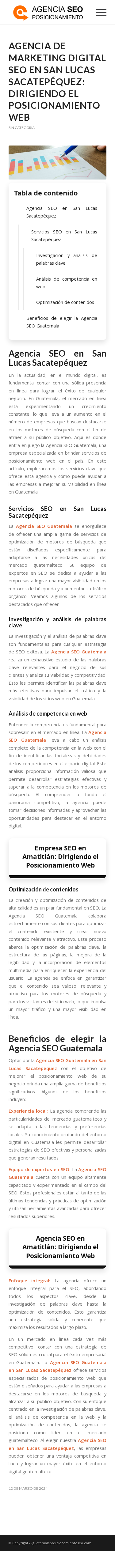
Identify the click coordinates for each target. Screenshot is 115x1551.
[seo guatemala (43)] (57, 163)
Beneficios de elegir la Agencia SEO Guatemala (61, 322)
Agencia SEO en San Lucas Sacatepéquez (61, 212)
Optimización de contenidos (65, 302)
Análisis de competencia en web (66, 282)
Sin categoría (22, 127)
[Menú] (98, 12)
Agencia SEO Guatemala (44, 526)
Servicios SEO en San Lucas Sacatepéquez (64, 235)
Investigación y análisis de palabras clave (66, 259)
